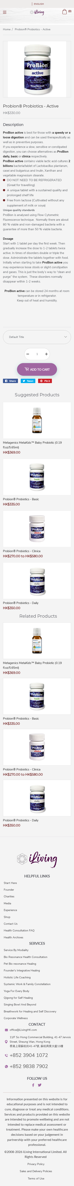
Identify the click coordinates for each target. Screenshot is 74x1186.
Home (6, 29)
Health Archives (13, 937)
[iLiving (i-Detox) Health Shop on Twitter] (39, 1085)
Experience (10, 910)
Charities (9, 896)
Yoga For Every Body (16, 991)
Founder (9, 890)
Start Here (10, 883)
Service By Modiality (16, 950)
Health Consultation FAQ (19, 930)
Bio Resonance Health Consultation (25, 957)
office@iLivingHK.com (23, 1030)
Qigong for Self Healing (18, 998)
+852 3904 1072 (29, 1055)
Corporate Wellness (16, 1018)
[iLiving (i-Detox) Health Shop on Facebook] (33, 1085)
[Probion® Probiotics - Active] (37, 96)
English (39, 4)
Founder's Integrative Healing (22, 970)
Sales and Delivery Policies (36, 1171)
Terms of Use (36, 1178)
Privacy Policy (35, 1164)
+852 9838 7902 (29, 1066)
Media (7, 903)
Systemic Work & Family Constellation (27, 984)
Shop (7, 917)
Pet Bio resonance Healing (20, 964)
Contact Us (11, 924)
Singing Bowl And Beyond (20, 1004)
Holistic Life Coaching (17, 977)
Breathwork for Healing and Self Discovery (30, 1011)
